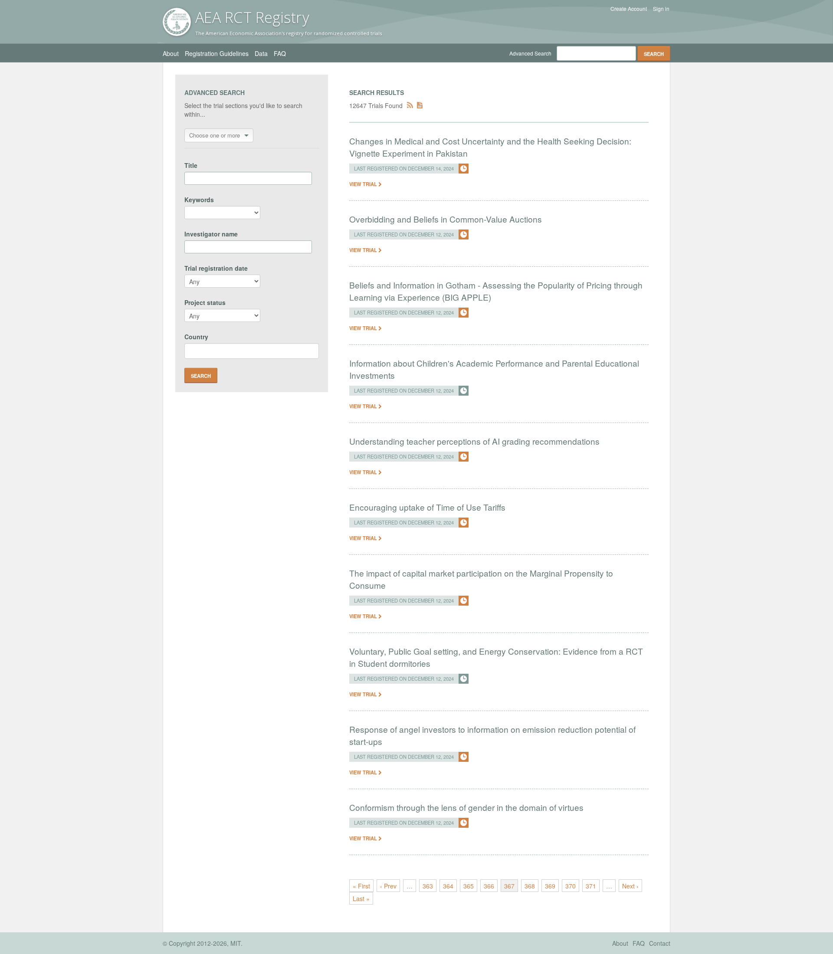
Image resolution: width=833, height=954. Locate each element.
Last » (361, 898)
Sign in (661, 9)
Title (190, 165)
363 (428, 886)
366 (489, 886)
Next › (630, 886)
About (171, 53)
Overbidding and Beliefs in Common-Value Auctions (445, 219)
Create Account (628, 9)
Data (261, 53)
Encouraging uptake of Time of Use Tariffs (427, 507)
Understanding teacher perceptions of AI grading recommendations (474, 441)
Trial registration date (216, 268)
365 (468, 886)
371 (591, 886)
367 (509, 886)
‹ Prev (388, 886)
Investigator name (211, 233)
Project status (205, 302)
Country (196, 336)
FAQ (280, 53)
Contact (659, 943)
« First (361, 886)
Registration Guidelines (217, 53)
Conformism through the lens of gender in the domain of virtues (466, 807)
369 (550, 886)
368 (530, 886)
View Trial (363, 183)
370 (570, 886)
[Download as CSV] (420, 105)
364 (448, 886)
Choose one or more (214, 135)
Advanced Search (530, 53)
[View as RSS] (410, 105)
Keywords (199, 199)
